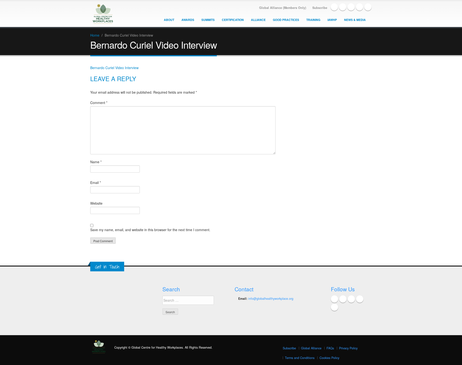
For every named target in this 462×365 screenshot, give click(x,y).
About (169, 20)
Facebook (334, 7)
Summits (208, 20)
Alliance (258, 20)
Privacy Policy (348, 348)
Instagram (368, 7)
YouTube (359, 7)
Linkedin (351, 7)
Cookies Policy (329, 358)
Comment (98, 102)
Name (96, 161)
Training (313, 20)
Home (94, 35)
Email (95, 182)
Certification (233, 20)
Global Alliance (311, 348)
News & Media (355, 20)
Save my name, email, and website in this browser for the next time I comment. (150, 229)
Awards (187, 20)
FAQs (330, 348)
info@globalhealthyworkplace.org (270, 298)
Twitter (342, 7)
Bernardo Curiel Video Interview (114, 67)
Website (96, 203)
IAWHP (332, 20)
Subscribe (289, 348)
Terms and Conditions (299, 358)
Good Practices (286, 20)
